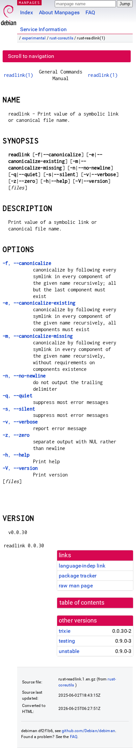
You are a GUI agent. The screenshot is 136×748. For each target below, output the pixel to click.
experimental (34, 38)
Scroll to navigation (31, 56)
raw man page (76, 585)
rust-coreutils (61, 38)
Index (26, 12)
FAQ (90, 12)
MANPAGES (29, 2)
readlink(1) (18, 75)
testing (67, 641)
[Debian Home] (8, 13)
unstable (69, 651)
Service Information (43, 29)
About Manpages (59, 12)
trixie (64, 631)
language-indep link (82, 566)
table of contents (82, 602)
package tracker (77, 576)
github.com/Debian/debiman (88, 730)
